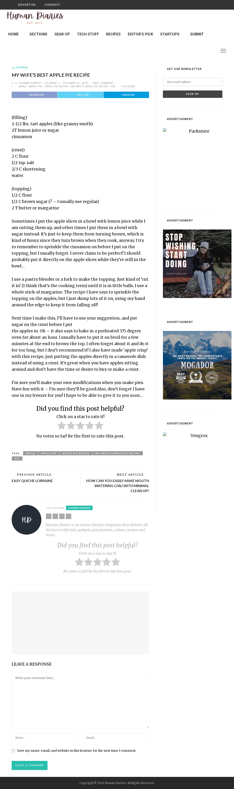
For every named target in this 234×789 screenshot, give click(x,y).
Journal (22, 67)
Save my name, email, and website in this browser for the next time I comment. (76, 751)
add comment (103, 83)
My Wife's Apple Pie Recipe (89, 86)
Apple (23, 86)
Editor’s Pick (140, 34)
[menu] (223, 50)
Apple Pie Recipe (56, 86)
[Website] (48, 516)
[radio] (61, 426)
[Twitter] (206, 50)
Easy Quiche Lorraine (32, 481)
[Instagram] (212, 50)
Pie (113, 86)
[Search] (217, 5)
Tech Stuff (88, 34)
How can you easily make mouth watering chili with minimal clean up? (117, 486)
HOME (13, 34)
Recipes (113, 34)
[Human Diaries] (35, 17)
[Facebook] (200, 50)
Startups (169, 34)
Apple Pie (35, 86)
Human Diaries (30, 83)
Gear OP (62, 34)
